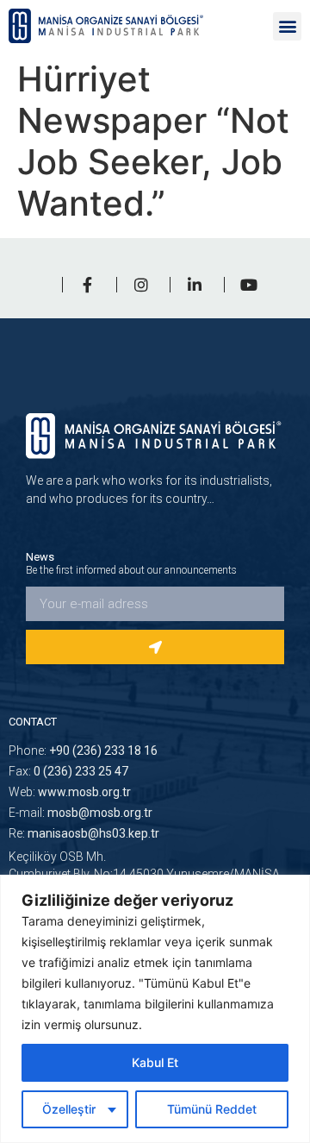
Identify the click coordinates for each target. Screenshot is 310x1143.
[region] (155, 1009)
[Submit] (155, 647)
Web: (70, 792)
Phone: (83, 750)
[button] (287, 26)
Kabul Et (155, 1062)
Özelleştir (69, 1109)
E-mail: (80, 813)
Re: (84, 833)
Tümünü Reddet (212, 1109)
